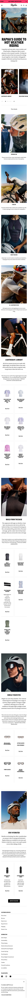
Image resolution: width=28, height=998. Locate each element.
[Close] (24, 981)
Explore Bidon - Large (20, 876)
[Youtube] (10, 977)
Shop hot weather (14, 901)
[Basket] (26, 5)
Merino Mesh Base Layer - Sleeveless (21, 564)
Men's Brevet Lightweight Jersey (7, 427)
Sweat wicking (14, 254)
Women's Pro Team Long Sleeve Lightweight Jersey (7, 456)
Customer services (6, 912)
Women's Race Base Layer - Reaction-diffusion (20, 592)
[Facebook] (2, 977)
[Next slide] (14, 101)
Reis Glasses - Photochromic (7, 744)
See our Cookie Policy (6, 994)
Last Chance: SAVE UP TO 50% (15, 1)
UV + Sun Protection (14, 305)
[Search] (21, 5)
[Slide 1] (5, 101)
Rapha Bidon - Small (7, 876)
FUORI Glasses (7, 769)
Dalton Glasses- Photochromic (20, 770)
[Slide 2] (7, 101)
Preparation (14, 154)
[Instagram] (6, 977)
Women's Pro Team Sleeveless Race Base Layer (7, 631)
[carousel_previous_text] (2, 101)
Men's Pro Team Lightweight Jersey (20, 400)
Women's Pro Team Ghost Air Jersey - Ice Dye (20, 428)
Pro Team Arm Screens (7, 591)
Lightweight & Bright (6, 96)
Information (4, 934)
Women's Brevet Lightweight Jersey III (21, 456)
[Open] (1, 5)
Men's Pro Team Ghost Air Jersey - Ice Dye (7, 401)
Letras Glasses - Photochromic (20, 744)
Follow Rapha (4, 973)
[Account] (24, 5)
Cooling (14, 204)
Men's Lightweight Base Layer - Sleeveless (7, 564)
